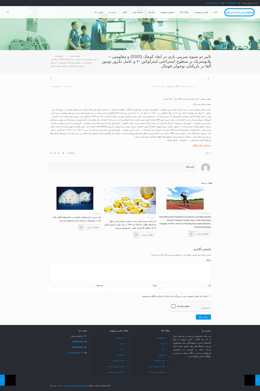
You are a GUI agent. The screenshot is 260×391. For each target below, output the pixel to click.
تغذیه (163, 343)
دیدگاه (208, 260)
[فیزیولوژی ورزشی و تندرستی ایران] (239, 12)
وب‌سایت (99, 285)
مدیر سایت (170, 86)
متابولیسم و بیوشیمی (157, 372)
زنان (163, 349)
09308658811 (232, 3)
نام (209, 285)
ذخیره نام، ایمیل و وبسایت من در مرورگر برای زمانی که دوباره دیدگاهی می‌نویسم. (175, 296)
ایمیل (154, 285)
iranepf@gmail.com (213, 3)
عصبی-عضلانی (118, 360)
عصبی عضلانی (159, 360)
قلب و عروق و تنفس (157, 366)
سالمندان (161, 355)
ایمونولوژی (59, 56)
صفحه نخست (74, 56)
